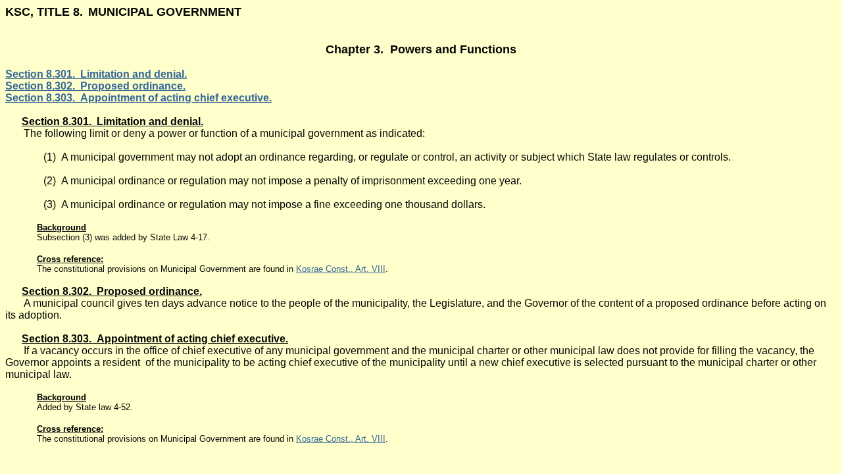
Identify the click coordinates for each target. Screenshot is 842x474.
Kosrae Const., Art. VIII (340, 269)
